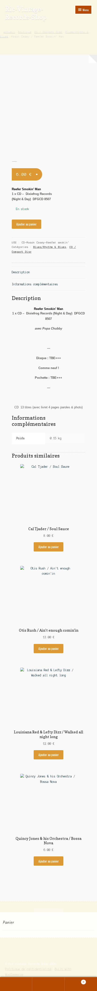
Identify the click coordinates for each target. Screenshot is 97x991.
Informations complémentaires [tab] (35, 284)
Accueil (9, 31)
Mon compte (16, 984)
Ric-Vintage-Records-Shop (26, 13)
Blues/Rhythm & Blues (49, 247)
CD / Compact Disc (48, 31)
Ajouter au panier (26, 224)
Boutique (24, 31)
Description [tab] (21, 272)
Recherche (48, 984)
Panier (74, 980)
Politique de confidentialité (28, 969)
